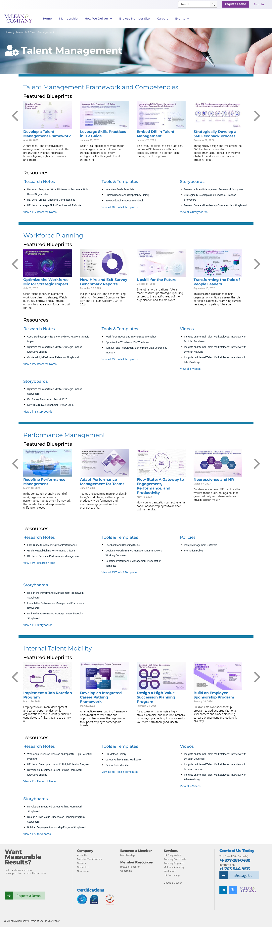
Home (47, 18)
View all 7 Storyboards (37, 834)
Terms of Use (36, 921)
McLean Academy (174, 867)
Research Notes (39, 181)
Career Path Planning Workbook (123, 759)
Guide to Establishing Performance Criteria (51, 550)
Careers (81, 863)
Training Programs (174, 863)
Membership (68, 18)
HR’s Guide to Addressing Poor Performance (52, 544)
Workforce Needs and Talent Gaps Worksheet (131, 336)
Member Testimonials (89, 859)
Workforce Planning (53, 235)
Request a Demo (29, 896)
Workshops (170, 871)
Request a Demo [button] (235, 4)
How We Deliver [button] (96, 18)
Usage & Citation (173, 882)
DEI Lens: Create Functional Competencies (51, 199)
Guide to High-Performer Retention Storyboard (53, 357)
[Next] (256, 116)
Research (21, 32)
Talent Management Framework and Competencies (100, 87)
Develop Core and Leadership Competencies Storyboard (215, 205)
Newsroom (83, 871)
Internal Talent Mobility (57, 648)
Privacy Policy (52, 921)
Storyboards (192, 181)
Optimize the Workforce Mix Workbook (127, 342)
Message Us (243, 876)
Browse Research (130, 866)
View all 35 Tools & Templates (120, 359)
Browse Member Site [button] (134, 18)
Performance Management (64, 435)
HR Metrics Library (116, 753)
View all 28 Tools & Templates (120, 207)
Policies (188, 537)
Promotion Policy (193, 550)
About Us (82, 855)
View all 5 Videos (190, 368)
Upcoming (126, 870)
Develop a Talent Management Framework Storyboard (214, 189)
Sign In (259, 4)
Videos (187, 328)
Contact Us (83, 867)
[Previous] (15, 116)
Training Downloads (175, 859)
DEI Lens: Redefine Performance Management (53, 556)
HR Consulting (172, 875)
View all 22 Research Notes (40, 364)
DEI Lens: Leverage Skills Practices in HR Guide (54, 205)
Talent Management (42, 32)
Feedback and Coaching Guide (123, 544)
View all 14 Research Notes (40, 781)
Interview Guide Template (120, 189)
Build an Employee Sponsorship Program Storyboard (56, 827)
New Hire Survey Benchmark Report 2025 (50, 404)
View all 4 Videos (190, 786)
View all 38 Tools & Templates (120, 771)
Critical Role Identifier (117, 765)
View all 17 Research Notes (40, 212)
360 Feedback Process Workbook (125, 200)
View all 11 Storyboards (37, 625)
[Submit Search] (213, 4)
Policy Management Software (200, 544)
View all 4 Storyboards (193, 212)
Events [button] (180, 18)
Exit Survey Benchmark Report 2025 (47, 399)
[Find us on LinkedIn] (223, 890)
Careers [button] (162, 18)
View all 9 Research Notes (39, 562)
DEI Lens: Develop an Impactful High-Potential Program (58, 764)
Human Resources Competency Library (127, 194)
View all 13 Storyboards (37, 411)
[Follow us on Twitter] (233, 890)
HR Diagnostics (172, 855)
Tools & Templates (120, 181)
